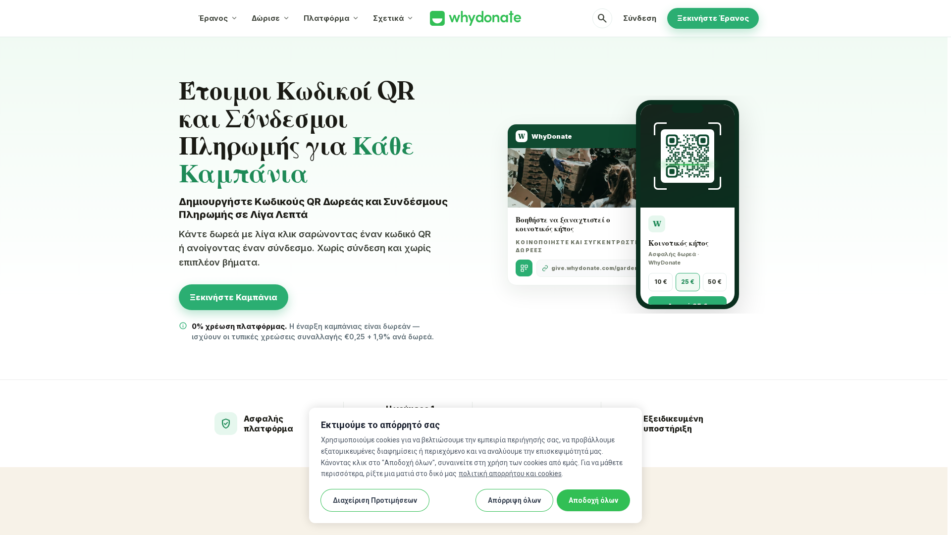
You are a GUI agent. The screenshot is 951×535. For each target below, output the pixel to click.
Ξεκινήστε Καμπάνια (233, 297)
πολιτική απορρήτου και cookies (510, 474)
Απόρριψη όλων (514, 500)
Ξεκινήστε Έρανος (713, 18)
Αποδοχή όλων (593, 500)
